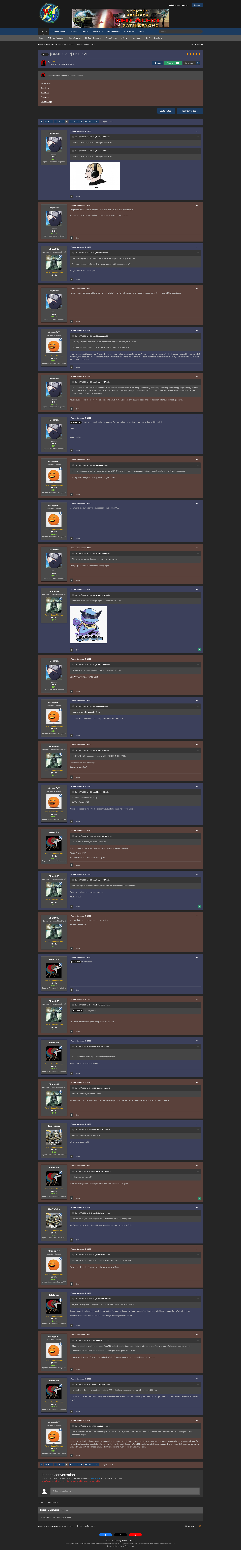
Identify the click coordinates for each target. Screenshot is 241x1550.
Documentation (113, 31)
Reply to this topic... (62, 1491)
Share (158, 63)
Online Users (136, 38)
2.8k (55, 1150)
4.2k (55, 856)
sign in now (95, 1478)
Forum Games (111, 38)
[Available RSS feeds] (200, 1526)
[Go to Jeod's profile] (43, 63)
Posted (81, 131)
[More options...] (197, 131)
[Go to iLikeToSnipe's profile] (54, 1137)
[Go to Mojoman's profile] (54, 144)
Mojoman (54, 133)
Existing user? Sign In (178, 5)
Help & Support (74, 38)
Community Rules (59, 31)
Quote (78, 196)
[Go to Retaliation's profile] (54, 843)
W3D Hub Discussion (56, 38)
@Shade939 (75, 962)
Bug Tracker (129, 31)
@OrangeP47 (75, 422)
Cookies (132, 1540)
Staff (148, 38)
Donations (158, 38)
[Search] (200, 31)
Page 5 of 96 (107, 122)
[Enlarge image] (88, 625)
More (141, 31)
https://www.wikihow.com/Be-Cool (84, 677)
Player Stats (98, 31)
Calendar (85, 31)
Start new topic (166, 111)
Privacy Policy (121, 1540)
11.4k (55, 358)
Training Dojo (46, 102)
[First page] (41, 121)
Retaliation (54, 832)
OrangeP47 (101, 137)
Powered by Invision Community (120, 1546)
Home (41, 38)
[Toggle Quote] (73, 137)
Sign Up (197, 5)
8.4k (55, 275)
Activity (124, 38)
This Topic (190, 31)
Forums (44, 31)
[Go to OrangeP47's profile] (54, 345)
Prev (47, 122)
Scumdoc (45, 92)
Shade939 (54, 249)
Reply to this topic (190, 111)
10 (86, 122)
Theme (108, 1540)
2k (55, 157)
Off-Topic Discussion (93, 38)
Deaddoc (45, 97)
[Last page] (97, 121)
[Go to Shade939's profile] (54, 262)
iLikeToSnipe (54, 1126)
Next (91, 122)
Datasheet (45, 88)
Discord (73, 31)
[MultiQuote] (71, 196)
